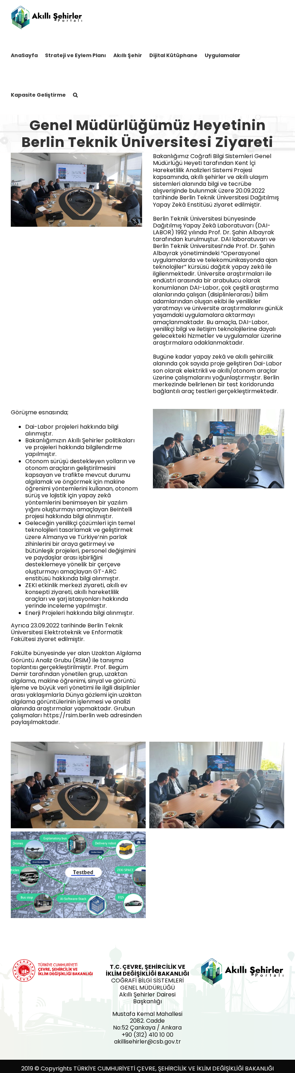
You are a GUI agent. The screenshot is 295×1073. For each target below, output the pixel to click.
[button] (75, 94)
